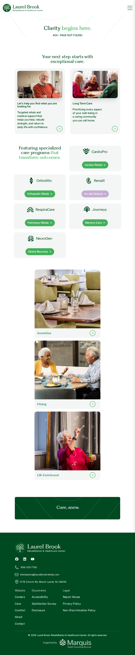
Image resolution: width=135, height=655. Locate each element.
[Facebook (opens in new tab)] (17, 559)
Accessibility (40, 597)
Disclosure (38, 610)
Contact (20, 623)
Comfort (20, 610)
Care (18, 603)
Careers (20, 597)
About (18, 617)
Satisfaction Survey (44, 603)
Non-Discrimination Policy (79, 610)
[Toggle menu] (129, 8)
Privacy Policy (72, 603)
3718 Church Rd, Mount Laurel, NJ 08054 (43, 581)
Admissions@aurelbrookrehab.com (39, 574)
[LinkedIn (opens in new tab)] (25, 559)
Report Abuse (71, 597)
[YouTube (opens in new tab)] (33, 559)
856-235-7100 (29, 567)
